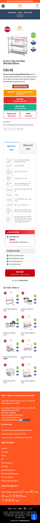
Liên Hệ (3, 455)
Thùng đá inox (31, 512)
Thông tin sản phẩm (28, 147)
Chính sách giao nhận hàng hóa (9, 473)
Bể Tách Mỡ (9, 516)
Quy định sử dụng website (8, 470)
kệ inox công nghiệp (29, 125)
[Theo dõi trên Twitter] (3, 495)
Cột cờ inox (19, 514)
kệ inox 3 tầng (28, 12)
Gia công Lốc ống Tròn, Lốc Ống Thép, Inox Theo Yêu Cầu (16, 437)
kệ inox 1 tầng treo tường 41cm (10, 309)
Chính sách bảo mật (6, 463)
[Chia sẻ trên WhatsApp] (5, 129)
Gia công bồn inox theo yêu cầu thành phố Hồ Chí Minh (16, 430)
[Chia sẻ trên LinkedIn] (21, 129)
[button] (3, 6)
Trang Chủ (4, 448)
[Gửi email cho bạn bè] (15, 129)
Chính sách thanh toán (7, 477)
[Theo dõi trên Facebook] (22, 491)
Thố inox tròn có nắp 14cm (9, 381)
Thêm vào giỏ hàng (20, 86)
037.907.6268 (10, 415)
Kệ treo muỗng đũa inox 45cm (10, 357)
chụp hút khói (19, 516)
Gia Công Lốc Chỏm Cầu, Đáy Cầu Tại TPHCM (13, 434)
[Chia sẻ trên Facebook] (8, 129)
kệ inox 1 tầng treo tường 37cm (28, 333)
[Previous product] (21, 15)
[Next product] (18, 15)
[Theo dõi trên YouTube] (31, 491)
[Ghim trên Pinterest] (18, 129)
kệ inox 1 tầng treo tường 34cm (28, 381)
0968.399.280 (19, 415)
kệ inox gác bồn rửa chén (26, 357)
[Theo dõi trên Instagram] (14, 495)
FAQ (2, 459)
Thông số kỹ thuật (11, 148)
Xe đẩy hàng (30, 516)
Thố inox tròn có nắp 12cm (27, 309)
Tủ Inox (5, 512)
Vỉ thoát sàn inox (31, 514)
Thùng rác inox (8, 514)
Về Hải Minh (4, 452)
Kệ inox (20, 12)
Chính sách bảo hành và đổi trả (9, 481)
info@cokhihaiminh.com (12, 420)
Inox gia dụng (12, 12)
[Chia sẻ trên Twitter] (11, 129)
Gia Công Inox (20, 517)
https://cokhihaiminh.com (14, 417)
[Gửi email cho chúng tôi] (20, 495)
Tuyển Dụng (4, 466)
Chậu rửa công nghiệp (17, 512)
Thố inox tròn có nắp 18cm (9, 333)
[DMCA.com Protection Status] (24, 420)
